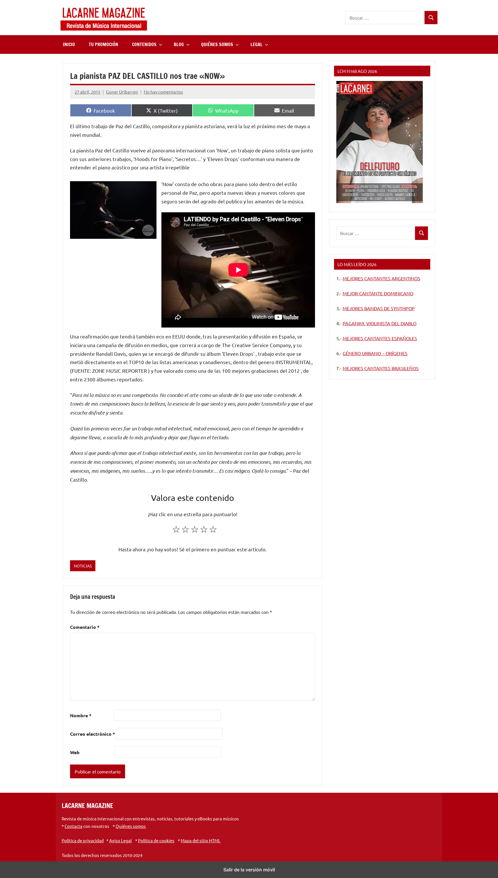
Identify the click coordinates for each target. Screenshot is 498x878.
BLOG (179, 44)
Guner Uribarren (122, 91)
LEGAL (256, 44)
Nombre (80, 715)
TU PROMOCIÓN (103, 44)
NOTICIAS (83, 565)
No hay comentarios (163, 91)
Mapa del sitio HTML (200, 840)
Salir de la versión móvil (249, 870)
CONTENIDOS (144, 44)
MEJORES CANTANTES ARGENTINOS (381, 278)
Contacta (73, 826)
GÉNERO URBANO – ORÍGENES (375, 353)
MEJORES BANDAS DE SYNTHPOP (379, 308)
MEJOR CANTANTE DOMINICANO (378, 293)
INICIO (69, 44)
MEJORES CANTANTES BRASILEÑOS (381, 368)
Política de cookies (156, 840)
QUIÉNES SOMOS (217, 44)
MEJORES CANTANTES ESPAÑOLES (380, 338)
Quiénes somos (131, 826)
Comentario (84, 627)
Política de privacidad (83, 840)
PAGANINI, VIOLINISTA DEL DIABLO (379, 323)
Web (75, 752)
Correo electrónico (92, 734)
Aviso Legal (120, 840)
